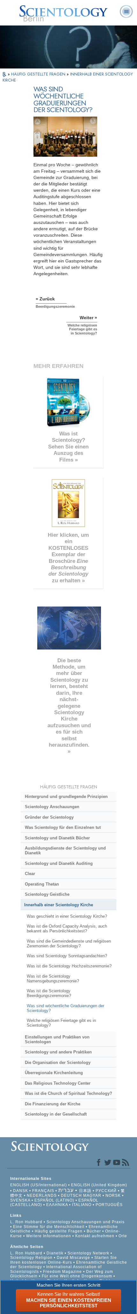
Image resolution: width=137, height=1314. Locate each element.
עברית (66, 1190)
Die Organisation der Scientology (57, 1062)
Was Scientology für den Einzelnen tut (63, 827)
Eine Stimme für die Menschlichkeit (48, 1226)
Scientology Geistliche (47, 894)
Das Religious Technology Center (57, 1083)
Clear (30, 873)
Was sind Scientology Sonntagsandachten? (67, 955)
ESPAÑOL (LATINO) (54, 1200)
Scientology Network (88, 1253)
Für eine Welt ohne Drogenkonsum (77, 1276)
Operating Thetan (42, 884)
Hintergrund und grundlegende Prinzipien (66, 796)
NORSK (113, 1195)
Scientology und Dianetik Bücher (57, 838)
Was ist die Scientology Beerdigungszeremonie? (49, 993)
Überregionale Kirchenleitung (54, 1072)
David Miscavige (73, 1257)
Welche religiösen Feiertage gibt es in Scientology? (61, 1023)
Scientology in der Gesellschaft (56, 1114)
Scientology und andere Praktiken (58, 1052)
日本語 (85, 1190)
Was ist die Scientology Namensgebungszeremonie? (53, 978)
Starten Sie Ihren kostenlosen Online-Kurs (63, 1259)
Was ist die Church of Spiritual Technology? (68, 1093)
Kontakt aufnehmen (94, 1236)
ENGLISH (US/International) (38, 1185)
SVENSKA (20, 1200)
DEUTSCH (71, 1195)
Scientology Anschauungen (52, 806)
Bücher (94, 1231)
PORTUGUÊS (109, 1205)
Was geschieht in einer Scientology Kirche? (67, 916)
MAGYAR (92, 1195)
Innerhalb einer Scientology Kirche (58, 904)
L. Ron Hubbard (26, 1222)
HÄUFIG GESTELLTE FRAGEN (39, 74)
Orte (123, 1236)
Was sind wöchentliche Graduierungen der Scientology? (65, 1008)
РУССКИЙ (106, 1190)
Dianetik (55, 1253)
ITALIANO (81, 1205)
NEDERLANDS (42, 1195)
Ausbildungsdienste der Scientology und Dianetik (65, 850)
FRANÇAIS (43, 1190)
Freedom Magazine (62, 1271)
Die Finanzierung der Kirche (52, 1104)
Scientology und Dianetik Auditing (59, 863)
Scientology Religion (31, 1257)
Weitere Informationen (48, 1236)
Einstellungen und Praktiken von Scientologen (57, 1039)
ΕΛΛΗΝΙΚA (57, 1205)
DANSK (20, 1190)
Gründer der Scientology (49, 817)
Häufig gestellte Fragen (59, 1231)
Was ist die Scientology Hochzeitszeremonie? (69, 966)
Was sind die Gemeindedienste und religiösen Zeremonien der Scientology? (69, 943)
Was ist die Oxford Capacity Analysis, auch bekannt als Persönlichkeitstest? (67, 928)
